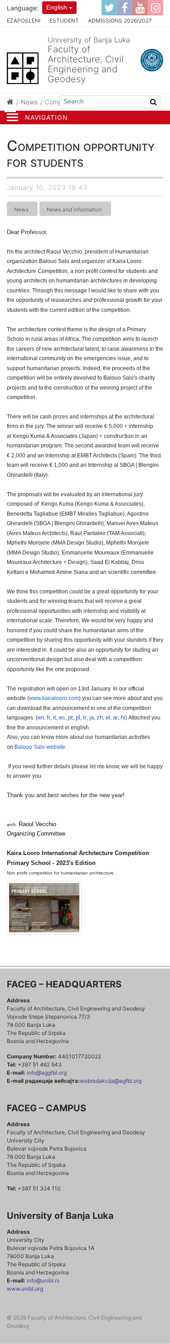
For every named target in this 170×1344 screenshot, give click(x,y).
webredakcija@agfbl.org (110, 1080)
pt (70, 717)
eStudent (64, 20)
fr (48, 717)
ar (115, 717)
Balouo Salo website (40, 747)
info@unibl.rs (42, 1280)
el (108, 717)
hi (123, 717)
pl (78, 717)
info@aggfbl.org (47, 1072)
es (62, 717)
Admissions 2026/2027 (120, 20)
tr (85, 717)
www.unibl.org (25, 1288)
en (41, 717)
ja (91, 717)
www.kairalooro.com (54, 698)
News (29, 102)
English (56, 7)
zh (100, 717)
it (54, 717)
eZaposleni (23, 20)
